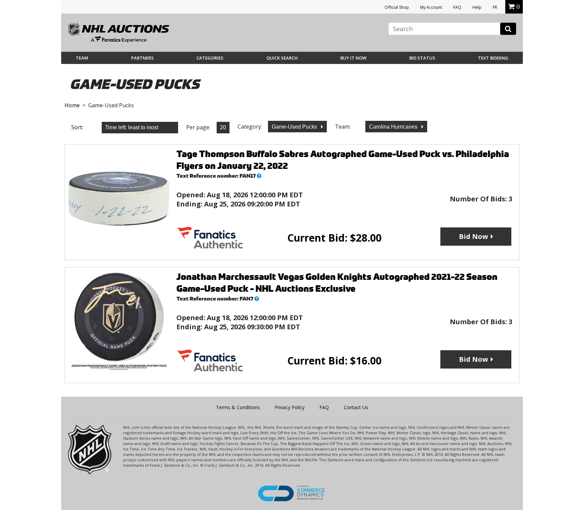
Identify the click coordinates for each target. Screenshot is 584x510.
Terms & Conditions (238, 407)
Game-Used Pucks (295, 127)
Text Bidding (493, 58)
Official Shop (397, 7)
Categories (209, 58)
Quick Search (282, 58)
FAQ (457, 7)
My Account (431, 7)
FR (495, 7)
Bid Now (473, 236)
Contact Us (356, 407)
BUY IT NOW (353, 58)
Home (72, 105)
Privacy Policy (290, 407)
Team (82, 58)
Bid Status (422, 58)
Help (477, 7)
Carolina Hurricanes (394, 127)
